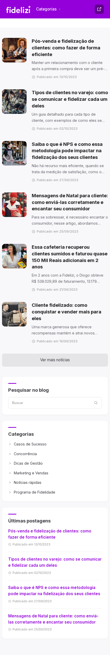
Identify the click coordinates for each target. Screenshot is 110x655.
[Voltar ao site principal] (99, 9)
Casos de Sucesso (30, 444)
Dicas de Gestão (28, 463)
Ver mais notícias (55, 359)
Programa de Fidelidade (34, 492)
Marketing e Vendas (31, 473)
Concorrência (25, 454)
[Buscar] (96, 402)
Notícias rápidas (27, 482)
